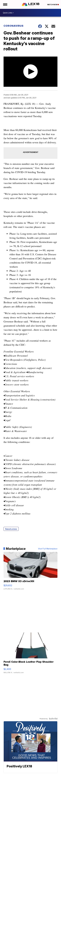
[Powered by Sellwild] (53, 719)
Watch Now (52, 4)
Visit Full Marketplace (47, 549)
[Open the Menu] (5, 4)
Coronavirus (14, 25)
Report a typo (11, 529)
